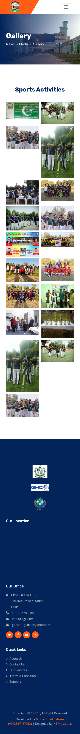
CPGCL (35, 713)
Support (15, 682)
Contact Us (17, 664)
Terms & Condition (22, 676)
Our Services (18, 670)
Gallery (38, 44)
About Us (16, 659)
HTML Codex (62, 724)
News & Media (17, 44)
